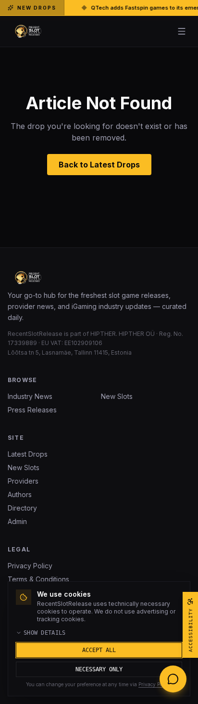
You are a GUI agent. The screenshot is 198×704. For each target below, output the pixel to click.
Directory (22, 508)
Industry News (30, 396)
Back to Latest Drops (99, 164)
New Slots (117, 396)
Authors (20, 494)
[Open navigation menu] (181, 31)
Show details (45, 632)
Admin (17, 521)
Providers (23, 481)
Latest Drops (28, 454)
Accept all (99, 650)
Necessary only (99, 669)
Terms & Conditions (38, 579)
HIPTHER (103, 333)
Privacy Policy (30, 566)
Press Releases (32, 410)
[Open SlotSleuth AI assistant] (173, 679)
